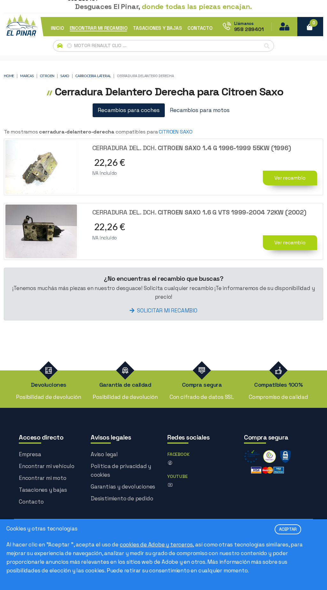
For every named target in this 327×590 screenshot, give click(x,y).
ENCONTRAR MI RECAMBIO (98, 28)
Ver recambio (290, 177)
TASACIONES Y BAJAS (157, 28)
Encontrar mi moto (42, 477)
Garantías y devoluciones (123, 486)
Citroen (47, 76)
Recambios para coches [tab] (129, 110)
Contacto (31, 501)
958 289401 (249, 29)
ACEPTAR (288, 529)
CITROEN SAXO (176, 131)
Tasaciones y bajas (43, 489)
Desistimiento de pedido (122, 498)
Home (9, 76)
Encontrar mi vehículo (46, 466)
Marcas (27, 76)
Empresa (30, 454)
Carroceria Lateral (93, 76)
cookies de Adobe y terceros (156, 544)
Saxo (64, 76)
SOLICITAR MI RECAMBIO (167, 310)
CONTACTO (199, 28)
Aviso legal (104, 454)
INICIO (57, 28)
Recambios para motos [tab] (200, 110)
